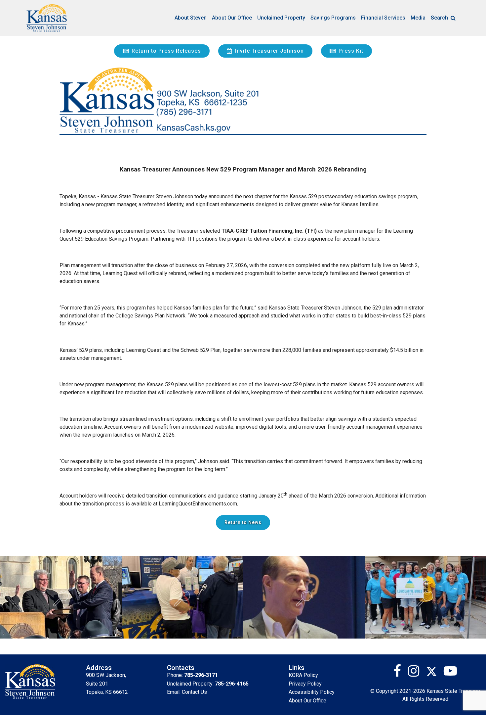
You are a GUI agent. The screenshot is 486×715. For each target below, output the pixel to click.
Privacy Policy (305, 684)
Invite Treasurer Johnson (269, 51)
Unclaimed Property (281, 18)
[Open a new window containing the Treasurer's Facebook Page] (399, 673)
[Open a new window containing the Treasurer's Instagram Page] (416, 673)
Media (418, 18)
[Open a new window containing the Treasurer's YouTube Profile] (450, 673)
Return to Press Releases (166, 51)
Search (439, 18)
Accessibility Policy (312, 692)
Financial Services (383, 18)
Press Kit (351, 51)
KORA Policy (303, 675)
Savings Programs (333, 18)
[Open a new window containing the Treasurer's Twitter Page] (435, 673)
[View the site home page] (46, 18)
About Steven (191, 18)
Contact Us (194, 692)
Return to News (243, 522)
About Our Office (232, 18)
